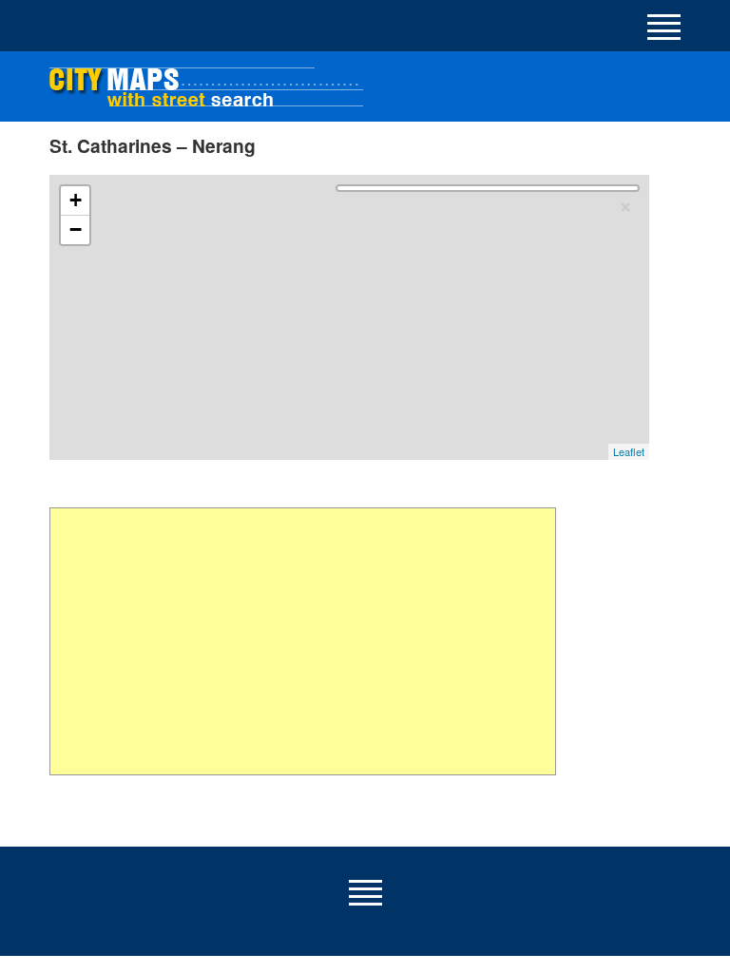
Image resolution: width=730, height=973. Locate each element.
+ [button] (75, 200)
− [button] (75, 229)
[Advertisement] (302, 641)
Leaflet (628, 451)
